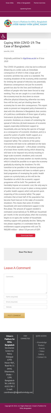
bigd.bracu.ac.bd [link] (29, 58)
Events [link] (42, 348)
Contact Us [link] (42, 357)
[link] (3, 36)
